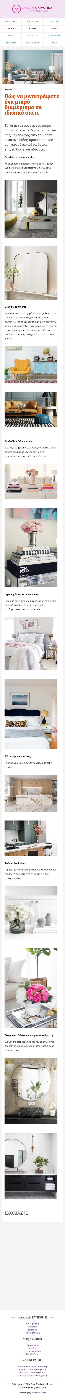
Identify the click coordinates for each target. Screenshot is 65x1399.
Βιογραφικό (32, 1345)
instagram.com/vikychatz (32, 1372)
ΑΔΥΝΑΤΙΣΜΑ (32, 21)
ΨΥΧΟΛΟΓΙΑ (32, 35)
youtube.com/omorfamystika (32, 1375)
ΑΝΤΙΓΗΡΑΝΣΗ (10, 21)
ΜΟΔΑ (11, 35)
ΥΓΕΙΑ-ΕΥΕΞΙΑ (54, 35)
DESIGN (54, 28)
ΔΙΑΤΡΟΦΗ (54, 21)
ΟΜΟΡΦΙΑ (11, 28)
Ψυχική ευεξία (33, 1333)
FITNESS (32, 28)
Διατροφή (32, 1330)
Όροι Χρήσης (32, 1354)
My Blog (32, 1348)
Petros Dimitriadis (38, 1393)
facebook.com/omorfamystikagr (32, 1366)
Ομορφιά (32, 1326)
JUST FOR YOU (32, 43)
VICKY (54, 43)
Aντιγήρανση (32, 1323)
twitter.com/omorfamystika (32, 1369)
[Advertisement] (32, 1247)
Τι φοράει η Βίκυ (32, 1351)
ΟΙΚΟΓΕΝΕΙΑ (10, 43)
